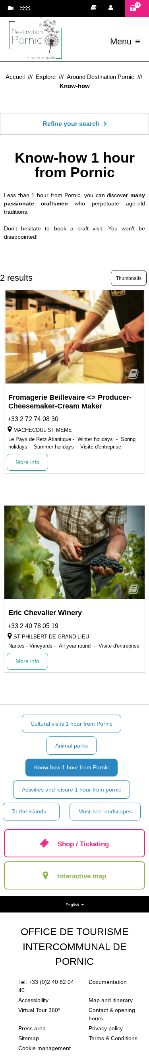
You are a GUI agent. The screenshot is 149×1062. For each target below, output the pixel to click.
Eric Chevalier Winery (45, 613)
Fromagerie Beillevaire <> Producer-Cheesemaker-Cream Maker (70, 401)
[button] (137, 8)
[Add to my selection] (133, 376)
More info (27, 462)
